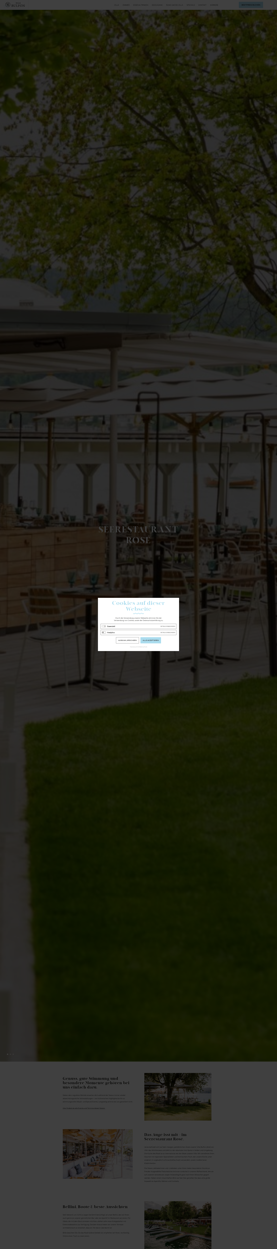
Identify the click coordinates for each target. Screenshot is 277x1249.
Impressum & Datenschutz (138, 647)
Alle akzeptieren (151, 640)
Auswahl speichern (127, 640)
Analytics (111, 632)
